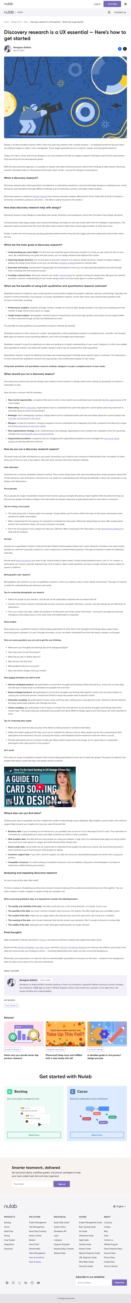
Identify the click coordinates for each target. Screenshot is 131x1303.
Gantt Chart (34, 1244)
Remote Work (34, 1249)
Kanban (32, 1240)
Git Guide (83, 1231)
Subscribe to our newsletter (90, 1276)
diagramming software (111, 529)
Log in (97, 4)
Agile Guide (84, 1240)
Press (106, 1236)
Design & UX (16, 22)
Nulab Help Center (61, 1222)
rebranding (31, 407)
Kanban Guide (85, 1249)
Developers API (60, 1231)
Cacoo (43, 940)
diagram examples (55, 1049)
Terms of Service (111, 1266)
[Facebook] (7, 1283)
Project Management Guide (90, 1222)
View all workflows (36, 1257)
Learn (6, 22)
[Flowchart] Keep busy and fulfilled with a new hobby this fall (64, 1057)
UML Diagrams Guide (88, 1257)
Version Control (35, 1236)
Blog (106, 1231)
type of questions (23, 560)
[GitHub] (32, 1283)
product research (40, 196)
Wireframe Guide (86, 1236)
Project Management (37, 1222)
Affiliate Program (111, 1244)
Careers (107, 1227)
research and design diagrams (73, 947)
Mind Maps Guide (86, 1262)
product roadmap (68, 263)
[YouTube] (38, 1283)
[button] (120, 1206)
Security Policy (110, 1253)
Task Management (36, 1227)
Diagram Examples (62, 1244)
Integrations (9, 1244)
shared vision (66, 275)
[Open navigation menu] (125, 4)
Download (8, 1249)
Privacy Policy (109, 1257)
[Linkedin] (26, 1283)
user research (11, 1005)
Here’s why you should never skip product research (21, 1057)
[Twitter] (19, 1283)
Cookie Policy (109, 1262)
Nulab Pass (8, 1231)
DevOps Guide (85, 1244)
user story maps (42, 947)
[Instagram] (13, 1283)
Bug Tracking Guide (87, 1227)
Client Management (37, 1253)
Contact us (120, 12)
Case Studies (9, 1240)
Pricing (7, 1236)
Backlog (7, 1222)
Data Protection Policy (113, 1249)
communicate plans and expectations (37, 434)
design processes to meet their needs (29, 426)
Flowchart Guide (86, 1266)
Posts (26, 22)
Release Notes (60, 1253)
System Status (60, 1227)
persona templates (26, 947)
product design (12, 1049)
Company (108, 1222)
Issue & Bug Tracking (37, 1231)
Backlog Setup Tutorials (64, 1249)
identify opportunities (111, 400)
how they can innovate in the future (24, 418)
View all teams (35, 1262)
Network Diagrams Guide (89, 1253)
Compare (58, 1240)
